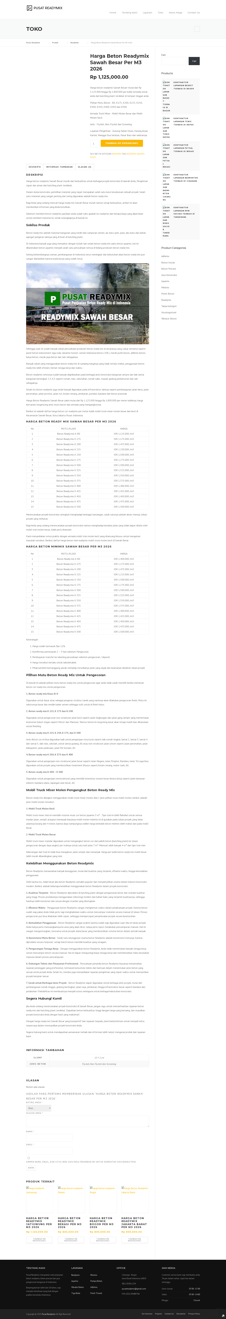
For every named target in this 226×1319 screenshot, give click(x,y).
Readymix (116, 154)
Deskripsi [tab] (35, 166)
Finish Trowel (96, 1293)
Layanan (147, 12)
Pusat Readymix (48, 1314)
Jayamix (165, 281)
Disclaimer (181, 1314)
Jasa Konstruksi (169, 274)
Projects (158, 1314)
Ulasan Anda (34, 1113)
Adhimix (165, 256)
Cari (163, 54)
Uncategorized (168, 312)
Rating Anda (34, 1102)
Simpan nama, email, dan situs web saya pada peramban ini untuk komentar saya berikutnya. (81, 1162)
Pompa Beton (96, 1281)
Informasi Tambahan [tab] (59, 166)
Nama (30, 1131)
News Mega (175, 12)
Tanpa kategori (168, 306)
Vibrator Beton (169, 318)
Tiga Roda (75, 1293)
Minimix (165, 287)
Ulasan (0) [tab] (84, 166)
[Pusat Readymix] (44, 7)
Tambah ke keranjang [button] (39, 1240)
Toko (160, 12)
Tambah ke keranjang (121, 143)
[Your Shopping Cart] (197, 28)
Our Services (147, 1314)
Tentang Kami (129, 12)
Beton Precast (168, 268)
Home (112, 12)
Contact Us (194, 12)
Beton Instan (168, 262)
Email (30, 1144)
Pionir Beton (167, 293)
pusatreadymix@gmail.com (134, 1288)
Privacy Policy (194, 1314)
